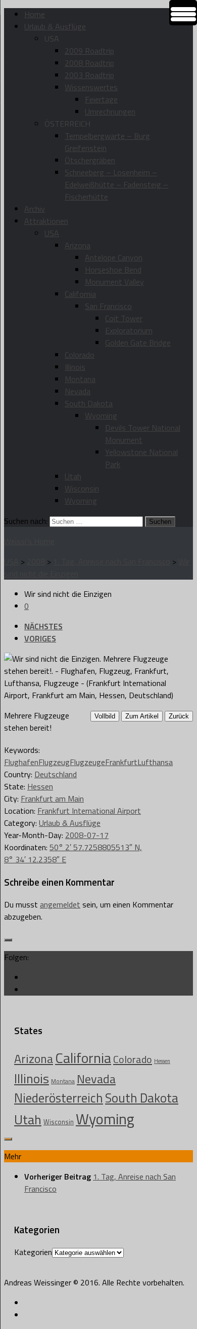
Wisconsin (82, 488)
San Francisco (108, 306)
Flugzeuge (87, 762)
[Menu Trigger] (183, 12)
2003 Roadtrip (89, 75)
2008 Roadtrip (89, 63)
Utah (73, 476)
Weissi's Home (29, 541)
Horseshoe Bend (113, 269)
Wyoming (101, 415)
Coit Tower (123, 318)
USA (51, 233)
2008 (36, 561)
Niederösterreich (58, 1098)
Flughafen (21, 762)
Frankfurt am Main (52, 798)
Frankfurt (121, 762)
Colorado (79, 355)
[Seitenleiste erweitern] (8, 939)
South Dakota (89, 403)
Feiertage (101, 99)
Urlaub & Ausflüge (55, 26)
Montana (80, 379)
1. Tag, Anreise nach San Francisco (111, 561)
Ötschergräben (90, 160)
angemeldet (60, 904)
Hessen (40, 786)
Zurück (179, 716)
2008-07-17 (87, 835)
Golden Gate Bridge (138, 342)
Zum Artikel (142, 716)
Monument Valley (114, 282)
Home (34, 14)
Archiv (34, 209)
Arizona (77, 245)
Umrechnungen (110, 111)
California (80, 294)
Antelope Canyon (113, 257)
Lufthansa (155, 762)
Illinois (75, 367)
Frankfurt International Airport (89, 811)
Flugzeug (54, 762)
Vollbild (104, 716)
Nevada (77, 391)
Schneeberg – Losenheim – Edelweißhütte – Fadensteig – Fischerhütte (116, 184)
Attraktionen (46, 221)
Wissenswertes (91, 87)
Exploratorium (129, 330)
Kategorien (33, 1252)
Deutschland (55, 774)
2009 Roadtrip (89, 51)
